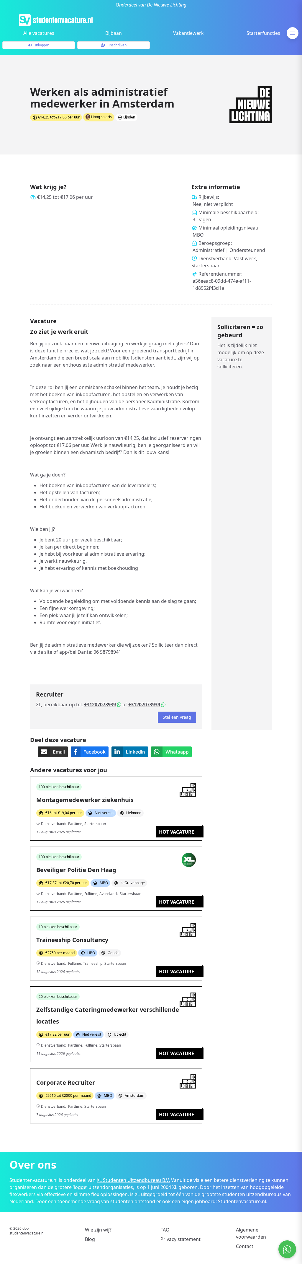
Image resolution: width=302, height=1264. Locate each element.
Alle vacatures (38, 33)
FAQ (165, 1229)
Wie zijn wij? (98, 1229)
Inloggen (41, 45)
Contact (244, 1246)
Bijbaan (113, 33)
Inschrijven (117, 45)
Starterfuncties (263, 33)
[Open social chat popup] (287, 1249)
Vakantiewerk (188, 33)
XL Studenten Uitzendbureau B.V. (133, 1180)
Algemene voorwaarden (251, 1233)
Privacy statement (180, 1239)
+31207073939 (100, 704)
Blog (90, 1239)
